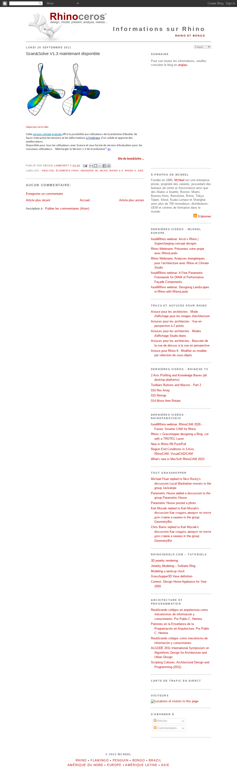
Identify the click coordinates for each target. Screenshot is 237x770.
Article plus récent (38, 200)
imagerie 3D (89, 170)
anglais (182, 65)
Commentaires (166, 728)
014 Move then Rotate (166, 400)
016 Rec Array (160, 390)
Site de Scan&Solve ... (131, 158)
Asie (165, 765)
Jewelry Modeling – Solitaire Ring (173, 566)
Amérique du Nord (85, 765)
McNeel (179, 180)
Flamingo (99, 760)
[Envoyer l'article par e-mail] (85, 165)
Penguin (120, 760)
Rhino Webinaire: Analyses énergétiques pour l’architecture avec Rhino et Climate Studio (180, 263)
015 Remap (158, 395)
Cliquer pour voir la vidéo (37, 127)
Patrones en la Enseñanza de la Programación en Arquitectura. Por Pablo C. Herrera (180, 628)
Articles (161, 721)
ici (109, 149)
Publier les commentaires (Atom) (67, 208)
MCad (104, 170)
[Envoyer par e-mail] (91, 166)
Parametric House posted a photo (173, 503)
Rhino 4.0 (116, 170)
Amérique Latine (141, 765)
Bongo (138, 760)
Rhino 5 (130, 170)
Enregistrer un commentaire (44, 193)
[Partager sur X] (100, 166)
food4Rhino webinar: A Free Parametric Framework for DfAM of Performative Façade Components (177, 277)
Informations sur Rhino (159, 28)
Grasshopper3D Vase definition (171, 576)
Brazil (155, 760)
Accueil (85, 200)
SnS (140, 170)
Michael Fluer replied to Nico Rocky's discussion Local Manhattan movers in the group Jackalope (181, 483)
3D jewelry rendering (164, 560)
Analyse (48, 170)
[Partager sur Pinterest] (108, 166)
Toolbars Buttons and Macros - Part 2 (176, 385)
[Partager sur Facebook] (104, 166)
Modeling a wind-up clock (168, 571)
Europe (114, 765)
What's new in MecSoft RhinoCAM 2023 (177, 459)
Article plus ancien (131, 200)
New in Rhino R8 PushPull (168, 444)
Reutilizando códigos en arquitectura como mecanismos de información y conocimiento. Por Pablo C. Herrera (179, 614)
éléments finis (67, 170)
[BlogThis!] (95, 166)
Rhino (81, 760)
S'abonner (204, 216)
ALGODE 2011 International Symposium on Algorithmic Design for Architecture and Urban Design (180, 652)
